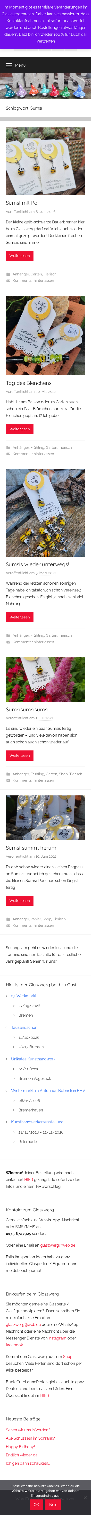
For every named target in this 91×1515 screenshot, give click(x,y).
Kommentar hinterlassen (33, 280)
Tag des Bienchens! (29, 382)
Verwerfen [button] (45, 41)
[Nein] (85, 1497)
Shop (63, 774)
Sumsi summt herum (31, 847)
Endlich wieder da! (22, 1455)
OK (36, 1504)
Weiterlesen (19, 256)
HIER (29, 1179)
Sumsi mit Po (21, 202)
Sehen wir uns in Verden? (28, 1430)
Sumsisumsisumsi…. (29, 709)
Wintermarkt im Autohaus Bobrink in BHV (48, 1090)
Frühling (37, 447)
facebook (14, 1345)
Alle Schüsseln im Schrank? (30, 1438)
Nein (53, 1504)
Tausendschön (24, 1027)
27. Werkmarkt (23, 996)
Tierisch (50, 274)
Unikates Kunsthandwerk (33, 1059)
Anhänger (21, 274)
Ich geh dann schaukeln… (28, 1463)
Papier (36, 919)
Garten (36, 274)
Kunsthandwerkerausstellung (37, 1122)
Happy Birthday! (20, 1447)
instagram (57, 1338)
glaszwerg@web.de (57, 1245)
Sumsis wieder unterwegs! (37, 564)
